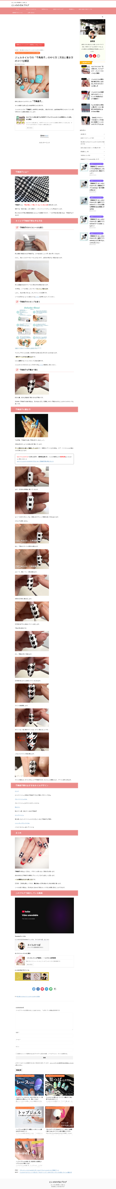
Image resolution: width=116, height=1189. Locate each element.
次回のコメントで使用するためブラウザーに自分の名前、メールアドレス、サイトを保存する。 (42, 1053)
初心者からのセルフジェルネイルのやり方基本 (28, 996)
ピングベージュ (19, 815)
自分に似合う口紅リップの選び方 (85, 10)
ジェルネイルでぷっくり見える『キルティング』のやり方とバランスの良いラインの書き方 (46, 1172)
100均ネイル (45, 9)
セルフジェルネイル (31, 9)
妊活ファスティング (58, 9)
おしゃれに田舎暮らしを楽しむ (58, 1184)
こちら (37, 297)
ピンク (17, 791)
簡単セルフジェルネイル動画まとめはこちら (29, 44)
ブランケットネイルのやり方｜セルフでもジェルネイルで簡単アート (39, 1170)
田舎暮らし (72, 9)
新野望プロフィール (18, 12)
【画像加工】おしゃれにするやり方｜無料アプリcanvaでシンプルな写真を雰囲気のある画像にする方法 (97, 204)
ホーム (17, 9)
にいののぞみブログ (20, 5)
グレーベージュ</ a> (21, 799)
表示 (46, 135)
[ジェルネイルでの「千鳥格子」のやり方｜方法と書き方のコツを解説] (46, 989)
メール (18, 1039)
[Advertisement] (44, 30)
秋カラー (17, 807)
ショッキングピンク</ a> (22, 823)
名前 (17, 1032)
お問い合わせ (31, 12)
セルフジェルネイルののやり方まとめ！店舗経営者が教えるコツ (35, 461)
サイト (17, 1046)
